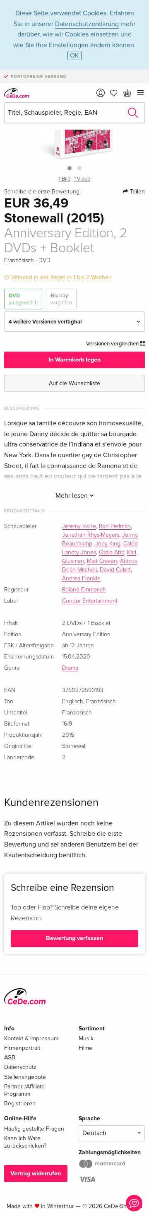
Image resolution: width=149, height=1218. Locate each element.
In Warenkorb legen (74, 359)
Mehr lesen (72, 496)
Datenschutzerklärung (87, 24)
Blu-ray (61, 299)
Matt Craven (102, 561)
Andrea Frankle (81, 578)
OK (74, 55)
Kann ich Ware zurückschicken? (25, 1142)
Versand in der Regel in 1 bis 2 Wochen (61, 277)
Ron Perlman (115, 526)
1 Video (82, 179)
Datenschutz (20, 1067)
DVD (23, 299)
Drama (70, 668)
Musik (86, 1038)
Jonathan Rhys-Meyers (90, 535)
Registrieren (20, 1103)
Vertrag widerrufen (35, 1173)
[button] (69, 168)
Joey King (107, 544)
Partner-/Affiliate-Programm (25, 1090)
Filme (85, 1048)
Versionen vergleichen (113, 343)
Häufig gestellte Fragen (34, 1128)
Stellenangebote (25, 1077)
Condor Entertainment (90, 601)
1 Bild (64, 179)
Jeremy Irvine (79, 526)
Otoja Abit (111, 552)
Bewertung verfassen (74, 938)
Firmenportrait (22, 1048)
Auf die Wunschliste (74, 383)
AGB (9, 1057)
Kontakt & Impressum (31, 1038)
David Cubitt (115, 570)
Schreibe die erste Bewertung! (42, 192)
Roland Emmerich (84, 590)
